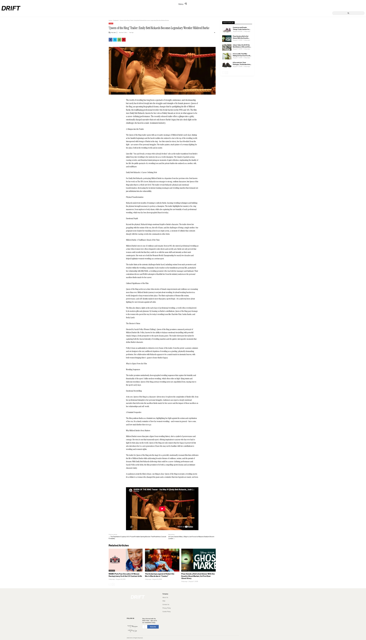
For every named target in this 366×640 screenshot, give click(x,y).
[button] (183, 4)
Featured (115, 20)
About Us (165, 597)
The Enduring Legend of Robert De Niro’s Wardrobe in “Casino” (159, 575)
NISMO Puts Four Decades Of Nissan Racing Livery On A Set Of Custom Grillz (125, 575)
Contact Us (166, 604)
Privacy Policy (167, 608)
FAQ (164, 601)
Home (110, 20)
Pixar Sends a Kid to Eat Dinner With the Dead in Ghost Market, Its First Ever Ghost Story (198, 576)
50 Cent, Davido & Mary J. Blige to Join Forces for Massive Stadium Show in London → (191, 537)
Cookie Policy (167, 611)
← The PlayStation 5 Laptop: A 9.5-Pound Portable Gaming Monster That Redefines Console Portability (137, 537)
